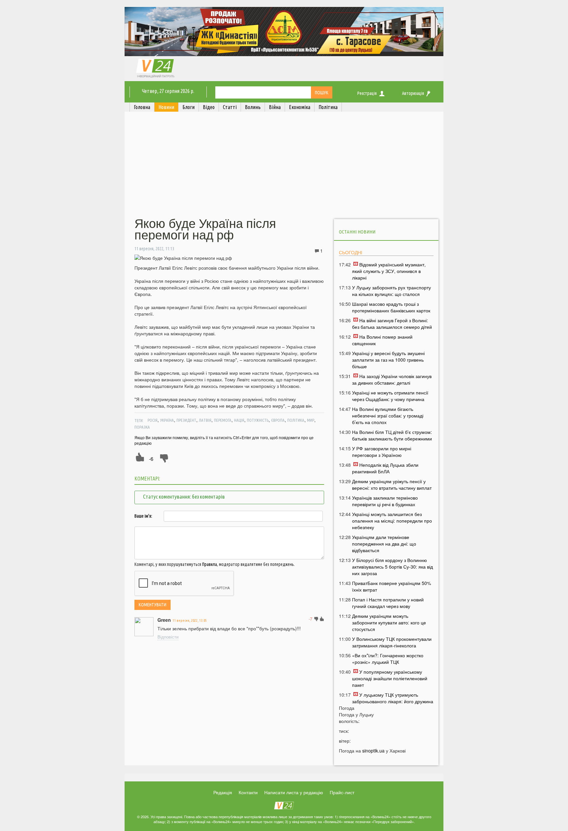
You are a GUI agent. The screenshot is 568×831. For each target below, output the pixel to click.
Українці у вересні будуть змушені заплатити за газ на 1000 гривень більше (388, 360)
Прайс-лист (342, 792)
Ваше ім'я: (143, 516)
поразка (142, 427)
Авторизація (413, 93)
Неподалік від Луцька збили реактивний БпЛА (385, 468)
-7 (310, 619)
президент (186, 420)
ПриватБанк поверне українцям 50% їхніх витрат (391, 586)
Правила (209, 564)
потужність (258, 420)
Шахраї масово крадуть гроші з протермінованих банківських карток (391, 307)
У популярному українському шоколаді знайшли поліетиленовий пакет (389, 678)
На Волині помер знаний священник (382, 340)
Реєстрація (367, 93)
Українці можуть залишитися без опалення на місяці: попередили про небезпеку (392, 520)
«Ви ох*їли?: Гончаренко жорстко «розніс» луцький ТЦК (387, 658)
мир (310, 420)
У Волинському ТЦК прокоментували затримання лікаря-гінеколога (392, 642)
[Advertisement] (284, 165)
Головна (142, 107)
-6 (151, 458)
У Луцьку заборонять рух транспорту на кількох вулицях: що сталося (391, 290)
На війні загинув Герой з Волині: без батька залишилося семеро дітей (392, 323)
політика (295, 420)
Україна (167, 420)
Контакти (248, 792)
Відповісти (167, 637)
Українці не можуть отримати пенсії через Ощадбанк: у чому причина (390, 395)
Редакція (222, 792)
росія (152, 420)
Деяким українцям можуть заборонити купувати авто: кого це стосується (389, 622)
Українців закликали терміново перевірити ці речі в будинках (385, 500)
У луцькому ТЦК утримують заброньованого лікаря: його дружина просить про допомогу (392, 701)
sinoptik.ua (373, 750)
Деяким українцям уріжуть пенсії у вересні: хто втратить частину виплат (392, 484)
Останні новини (357, 232)
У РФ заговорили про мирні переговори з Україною (381, 451)
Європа (278, 420)
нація (239, 420)
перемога (222, 420)
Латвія (205, 420)
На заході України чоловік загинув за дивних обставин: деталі (392, 379)
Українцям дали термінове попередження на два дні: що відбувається (384, 543)
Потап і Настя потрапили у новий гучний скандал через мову (388, 602)
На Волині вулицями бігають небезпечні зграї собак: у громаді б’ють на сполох (387, 415)
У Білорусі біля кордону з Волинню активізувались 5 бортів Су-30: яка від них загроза (392, 566)
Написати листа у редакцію (293, 792)
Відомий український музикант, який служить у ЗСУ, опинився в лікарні (389, 271)
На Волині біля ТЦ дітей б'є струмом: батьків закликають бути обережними (392, 435)
